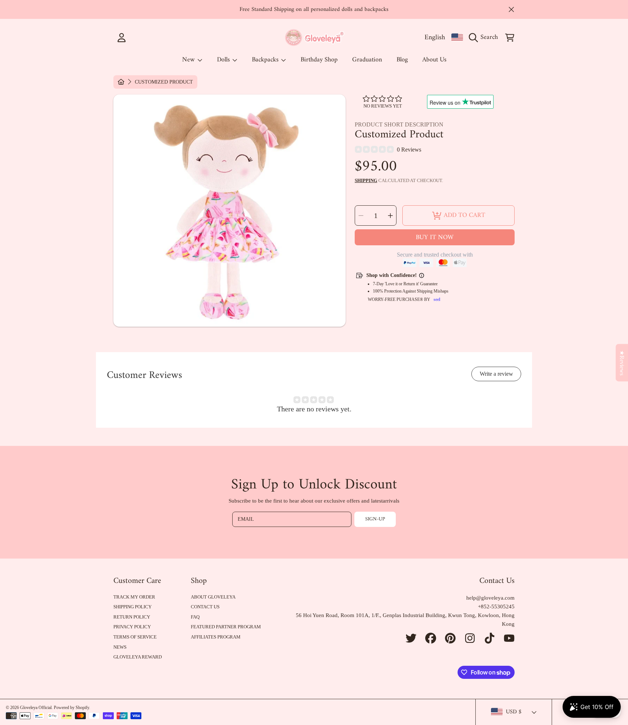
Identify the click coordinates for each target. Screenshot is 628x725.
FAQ (195, 617)
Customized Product (164, 82)
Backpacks (266, 59)
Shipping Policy (132, 606)
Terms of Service (135, 637)
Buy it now (435, 237)
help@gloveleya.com (490, 598)
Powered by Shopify (71, 707)
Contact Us (205, 606)
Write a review (496, 374)
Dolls (224, 59)
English (434, 37)
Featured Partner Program (226, 626)
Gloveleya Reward (137, 657)
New (189, 59)
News (119, 647)
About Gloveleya (213, 597)
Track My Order (134, 597)
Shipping (366, 180)
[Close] (511, 9)
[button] (485, 37)
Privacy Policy (132, 626)
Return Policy (131, 617)
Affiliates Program (216, 637)
